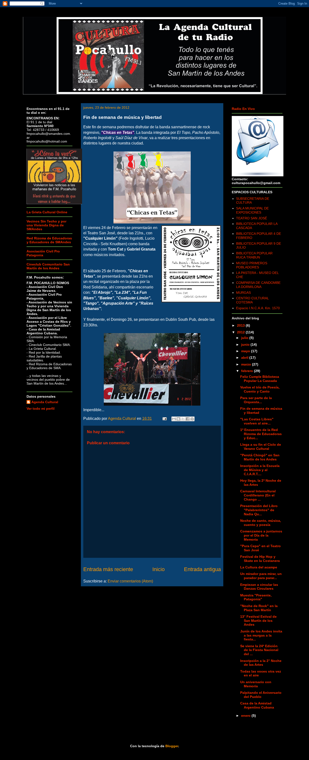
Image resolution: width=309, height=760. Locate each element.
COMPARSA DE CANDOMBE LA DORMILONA (258, 285)
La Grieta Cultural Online (47, 212)
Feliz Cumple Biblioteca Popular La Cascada (259, 379)
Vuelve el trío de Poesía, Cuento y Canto (260, 389)
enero (246, 715)
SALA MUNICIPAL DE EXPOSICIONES (252, 210)
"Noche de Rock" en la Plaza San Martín (259, 608)
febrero (247, 371)
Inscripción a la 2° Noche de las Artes (260, 663)
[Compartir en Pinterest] (192, 418)
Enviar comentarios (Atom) (130, 581)
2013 (241, 325)
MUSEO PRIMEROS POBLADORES (251, 265)
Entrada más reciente (108, 569)
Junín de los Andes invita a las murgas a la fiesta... (261, 635)
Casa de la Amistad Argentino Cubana (257, 705)
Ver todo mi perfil (41, 408)
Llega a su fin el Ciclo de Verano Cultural (260, 447)
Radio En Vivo (243, 109)
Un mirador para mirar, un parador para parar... (261, 576)
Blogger (171, 746)
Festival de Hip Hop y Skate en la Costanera (260, 559)
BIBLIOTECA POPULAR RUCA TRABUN (254, 255)
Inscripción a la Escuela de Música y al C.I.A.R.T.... (260, 470)
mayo (246, 351)
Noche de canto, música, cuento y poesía (260, 523)
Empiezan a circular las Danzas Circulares (259, 587)
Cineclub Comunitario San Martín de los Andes (48, 266)
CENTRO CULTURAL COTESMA (252, 300)
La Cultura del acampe (258, 567)
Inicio (158, 569)
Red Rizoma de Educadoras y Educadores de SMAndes (49, 240)
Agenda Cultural (44, 402)
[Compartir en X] (183, 418)
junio (246, 344)
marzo (246, 364)
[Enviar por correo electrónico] (173, 418)
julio (245, 338)
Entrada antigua (202, 569)
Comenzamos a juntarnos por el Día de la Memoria (261, 535)
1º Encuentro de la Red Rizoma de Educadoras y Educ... (261, 434)
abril (245, 357)
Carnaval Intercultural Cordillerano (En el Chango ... (258, 495)
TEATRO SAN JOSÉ (251, 218)
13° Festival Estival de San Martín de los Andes (258, 621)
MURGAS (243, 292)
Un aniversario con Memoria (255, 684)
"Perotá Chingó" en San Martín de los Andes (260, 457)
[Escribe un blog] (178, 418)
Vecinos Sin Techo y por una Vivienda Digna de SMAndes (46, 225)
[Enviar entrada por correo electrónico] (164, 418)
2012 (241, 332)
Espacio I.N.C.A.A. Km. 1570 (258, 308)
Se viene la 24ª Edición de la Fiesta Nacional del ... (259, 650)
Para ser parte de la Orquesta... (256, 400)
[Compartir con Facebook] (187, 418)
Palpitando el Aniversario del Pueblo (260, 695)
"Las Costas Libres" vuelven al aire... (257, 421)
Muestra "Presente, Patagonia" (256, 597)
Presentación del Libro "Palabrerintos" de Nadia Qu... (259, 510)
